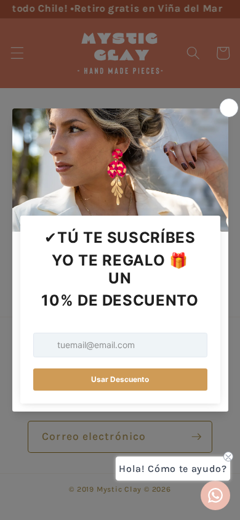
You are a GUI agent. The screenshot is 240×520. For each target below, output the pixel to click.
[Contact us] (215, 495)
